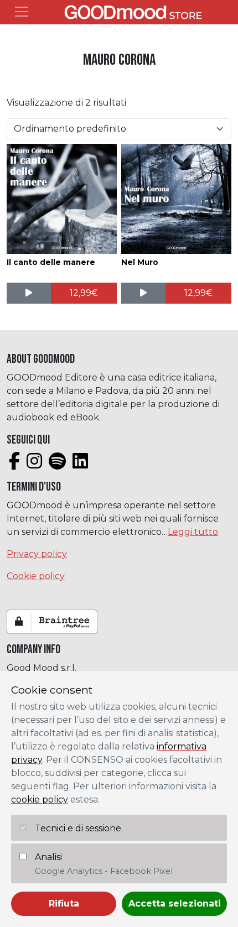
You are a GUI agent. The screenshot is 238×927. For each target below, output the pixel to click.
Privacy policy (37, 554)
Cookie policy (36, 576)
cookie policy (39, 799)
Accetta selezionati (174, 903)
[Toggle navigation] (22, 11)
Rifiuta (64, 903)
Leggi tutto (193, 532)
